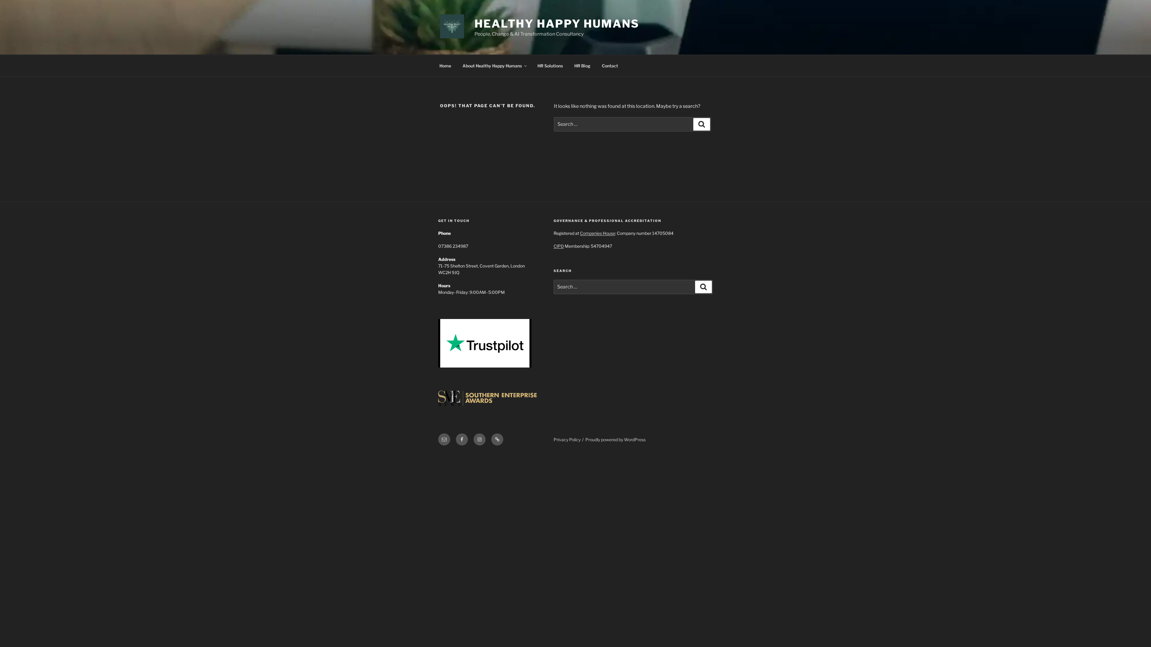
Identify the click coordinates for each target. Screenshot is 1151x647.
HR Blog (582, 65)
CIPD (559, 246)
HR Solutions (550, 65)
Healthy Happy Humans (556, 23)
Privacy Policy (567, 439)
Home (445, 65)
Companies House (597, 233)
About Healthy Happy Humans (492, 65)
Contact (610, 65)
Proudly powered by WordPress (615, 439)
